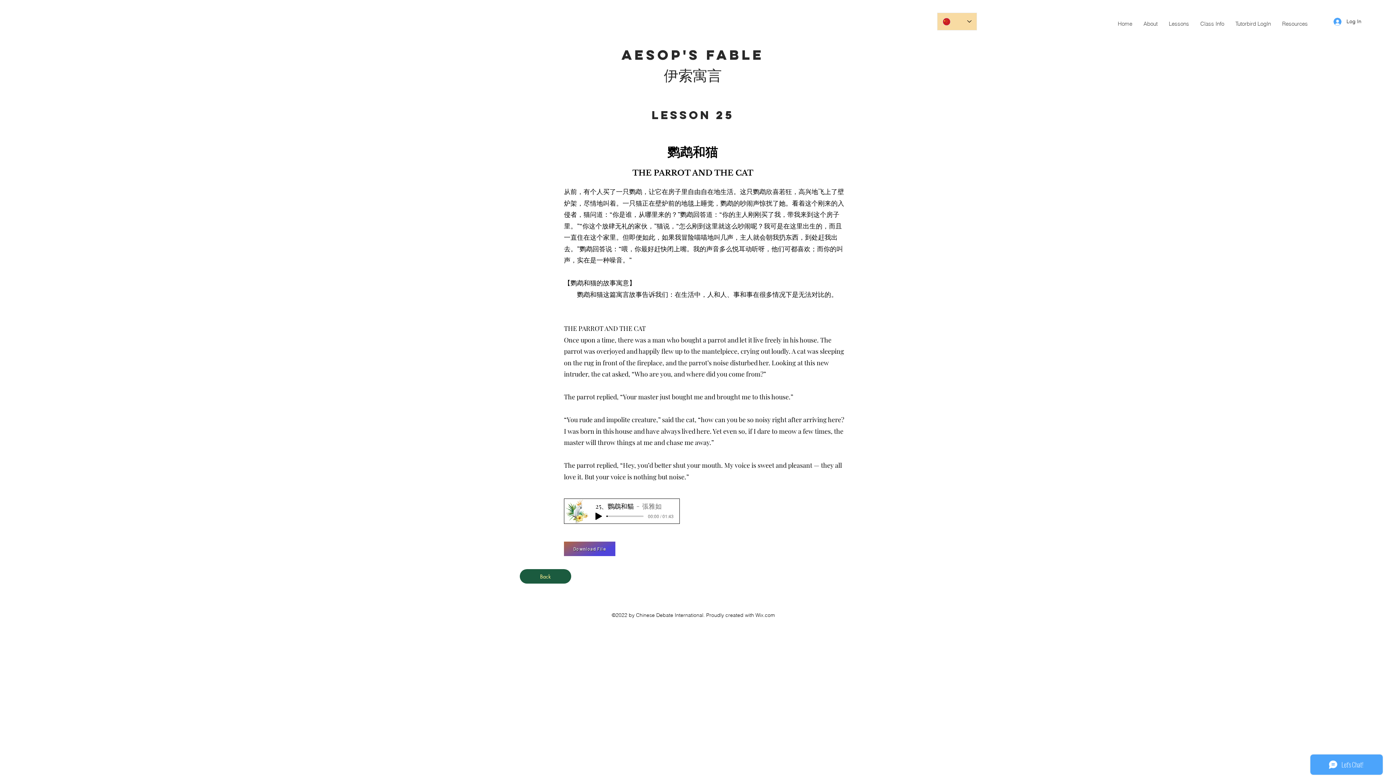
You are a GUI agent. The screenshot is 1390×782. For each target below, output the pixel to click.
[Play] (598, 516)
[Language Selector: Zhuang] (957, 21)
